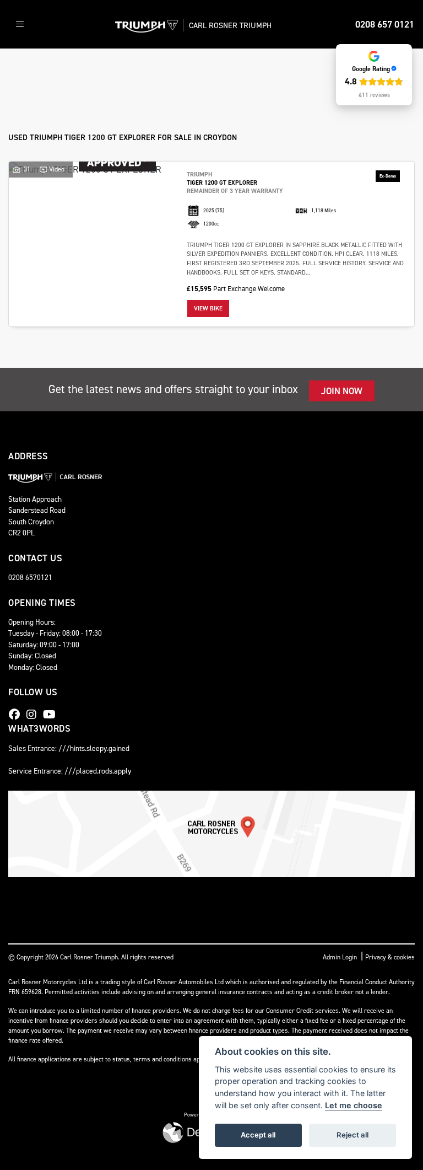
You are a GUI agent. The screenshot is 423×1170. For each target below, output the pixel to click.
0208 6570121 (30, 577)
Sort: (27, 68)
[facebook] (17, 714)
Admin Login (340, 957)
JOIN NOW (341, 391)
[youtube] (52, 714)
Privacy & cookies (390, 957)
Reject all (352, 1134)
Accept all (258, 1134)
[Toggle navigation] (20, 24)
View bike (208, 308)
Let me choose (353, 1105)
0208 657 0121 (384, 24)
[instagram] (34, 714)
